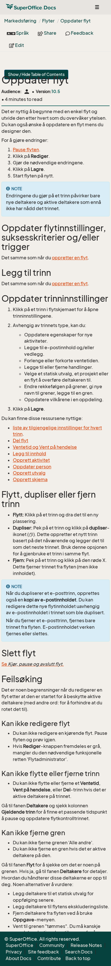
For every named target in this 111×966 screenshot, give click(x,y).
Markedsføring (20, 21)
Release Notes (86, 945)
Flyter (48, 21)
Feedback (81, 33)
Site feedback (43, 952)
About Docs (18, 958)
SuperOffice (19, 945)
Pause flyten (26, 149)
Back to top (78, 958)
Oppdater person (32, 466)
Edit (19, 45)
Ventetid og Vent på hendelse (45, 447)
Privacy (14, 952)
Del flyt (20, 440)
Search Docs (78, 952)
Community (52, 945)
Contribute (49, 958)
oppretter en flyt (70, 257)
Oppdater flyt (75, 21)
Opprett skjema (30, 479)
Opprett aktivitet (31, 460)
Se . (32, 664)
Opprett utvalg (29, 473)
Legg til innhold (29, 453)
